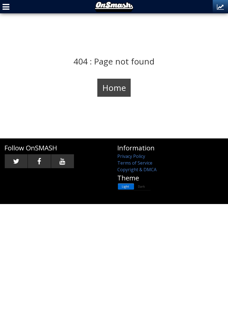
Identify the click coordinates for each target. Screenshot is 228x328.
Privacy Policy (131, 156)
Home (114, 87)
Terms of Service (134, 163)
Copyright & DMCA (137, 170)
